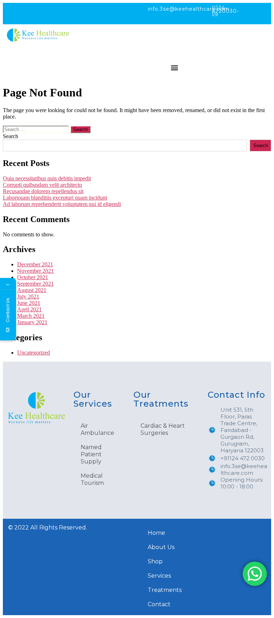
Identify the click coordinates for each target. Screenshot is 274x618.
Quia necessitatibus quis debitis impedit (47, 178)
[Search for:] (36, 129)
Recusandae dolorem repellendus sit (43, 191)
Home (156, 532)
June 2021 (28, 303)
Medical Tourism (92, 479)
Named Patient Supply (91, 454)
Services (159, 575)
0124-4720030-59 (225, 11)
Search (10, 136)
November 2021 (35, 271)
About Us (161, 547)
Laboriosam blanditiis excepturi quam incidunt (55, 198)
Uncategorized (33, 353)
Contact (159, 604)
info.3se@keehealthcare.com (188, 9)
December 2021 (35, 264)
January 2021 (32, 322)
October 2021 (32, 277)
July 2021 (28, 296)
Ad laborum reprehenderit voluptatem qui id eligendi (62, 204)
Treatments (165, 590)
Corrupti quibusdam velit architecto (42, 185)
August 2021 (31, 290)
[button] (174, 67)
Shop (155, 561)
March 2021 (31, 316)
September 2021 (35, 284)
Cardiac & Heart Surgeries (163, 429)
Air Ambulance (97, 429)
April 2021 (29, 309)
